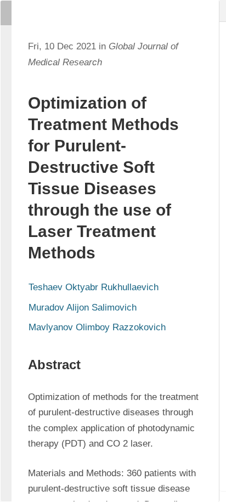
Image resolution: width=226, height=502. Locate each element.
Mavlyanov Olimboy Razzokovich (97, 327)
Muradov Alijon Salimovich (83, 307)
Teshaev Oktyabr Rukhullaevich (94, 287)
